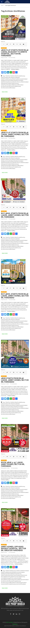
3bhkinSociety (24, 575)
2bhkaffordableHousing (20, 76)
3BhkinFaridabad (24, 81)
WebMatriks (15, 624)
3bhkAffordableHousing (6, 79)
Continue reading (15, 69)
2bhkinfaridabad (4, 77)
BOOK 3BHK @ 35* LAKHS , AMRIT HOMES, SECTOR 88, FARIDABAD (13, 464)
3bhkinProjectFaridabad (6, 84)
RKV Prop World (9, 622)
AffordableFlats (4, 576)
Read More (5, 91)
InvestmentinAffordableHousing (8, 584)
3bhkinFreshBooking (5, 575)
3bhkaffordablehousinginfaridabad (19, 79)
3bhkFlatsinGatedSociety (6, 81)
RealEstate (4, 130)
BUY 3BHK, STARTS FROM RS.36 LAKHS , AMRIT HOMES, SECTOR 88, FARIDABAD (15, 215)
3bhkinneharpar (15, 83)
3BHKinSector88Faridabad (17, 84)
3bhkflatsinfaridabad (18, 80)
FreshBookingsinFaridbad (20, 582)
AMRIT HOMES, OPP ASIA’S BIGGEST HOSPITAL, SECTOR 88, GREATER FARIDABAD (13, 548)
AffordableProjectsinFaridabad (22, 579)
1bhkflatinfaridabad (24, 570)
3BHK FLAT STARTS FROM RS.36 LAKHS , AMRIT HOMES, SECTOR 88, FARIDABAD (15, 134)
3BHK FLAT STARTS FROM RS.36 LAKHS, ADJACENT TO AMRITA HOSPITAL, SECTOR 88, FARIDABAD (14, 53)
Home (2, 5)
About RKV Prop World (9, 625)
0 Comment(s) (12, 57)
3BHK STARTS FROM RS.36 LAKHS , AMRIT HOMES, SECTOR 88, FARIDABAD (15, 380)
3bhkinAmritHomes (16, 81)
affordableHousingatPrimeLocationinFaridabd (11, 578)
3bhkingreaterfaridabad (6, 83)
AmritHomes (4, 86)
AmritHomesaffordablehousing (14, 86)
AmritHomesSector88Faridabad (8, 87)
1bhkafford (7, 76)
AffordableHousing (20, 576)
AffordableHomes (12, 576)
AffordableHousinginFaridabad (8, 579)
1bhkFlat (12, 76)
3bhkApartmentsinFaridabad (7, 80)
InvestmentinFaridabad (20, 584)
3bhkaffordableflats (15, 77)
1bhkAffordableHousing (10, 570)
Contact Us (18, 625)
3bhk (10, 77)
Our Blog (23, 625)
